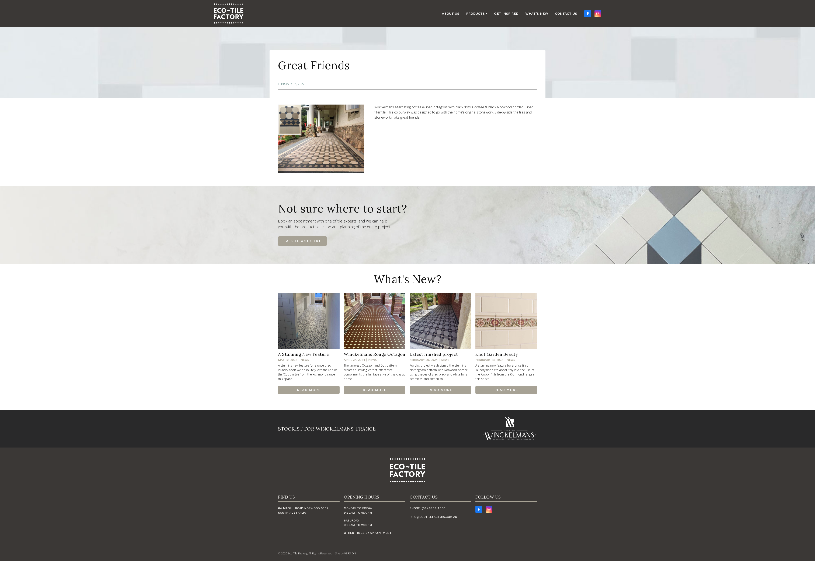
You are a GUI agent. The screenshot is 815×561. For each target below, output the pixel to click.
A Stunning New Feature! (304, 354)
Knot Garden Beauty (496, 354)
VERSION (350, 553)
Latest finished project (434, 354)
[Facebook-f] (478, 509)
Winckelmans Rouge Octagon (374, 354)
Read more (309, 390)
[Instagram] (489, 509)
